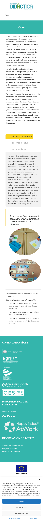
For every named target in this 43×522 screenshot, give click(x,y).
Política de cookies (15, 518)
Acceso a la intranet (9, 412)
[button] (40, 479)
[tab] (19, 136)
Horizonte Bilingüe (19, 142)
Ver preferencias (21, 513)
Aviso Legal (33, 518)
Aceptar (21, 501)
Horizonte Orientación (21, 136)
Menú (7, 15)
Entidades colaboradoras (11, 452)
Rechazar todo (21, 507)
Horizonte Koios (18, 149)
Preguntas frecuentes (10, 448)
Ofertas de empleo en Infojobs (13, 445)
